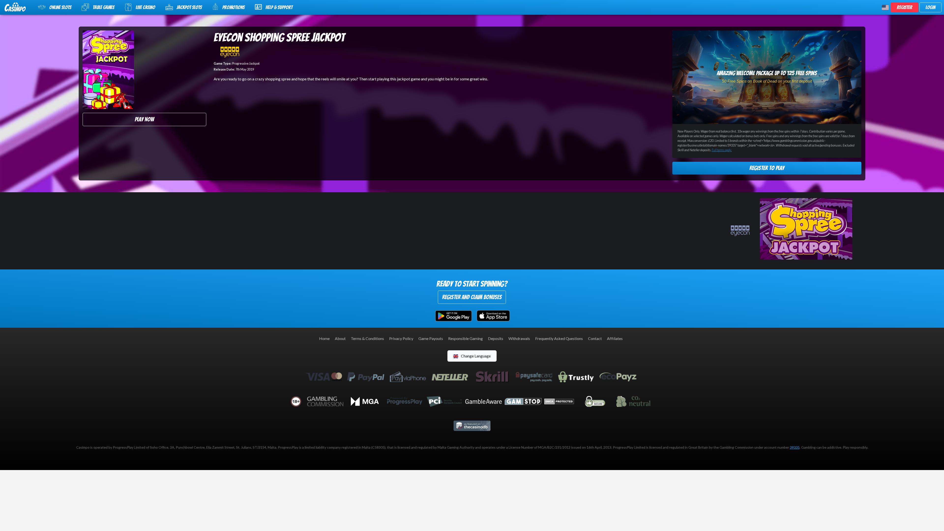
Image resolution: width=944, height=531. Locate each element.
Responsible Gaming (465, 338)
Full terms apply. (722, 150)
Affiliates (615, 338)
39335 (795, 447)
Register (904, 7)
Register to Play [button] (766, 168)
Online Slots (60, 7)
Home (324, 338)
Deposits (495, 338)
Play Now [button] (144, 119)
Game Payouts (430, 338)
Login (930, 7)
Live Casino (145, 7)
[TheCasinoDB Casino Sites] (472, 425)
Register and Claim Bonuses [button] (472, 297)
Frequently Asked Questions (559, 338)
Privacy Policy (401, 338)
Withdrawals (519, 338)
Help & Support (279, 7)
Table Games (103, 7)
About (340, 338)
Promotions (233, 7)
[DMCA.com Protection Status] (559, 400)
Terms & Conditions (367, 338)
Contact (595, 338)
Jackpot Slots (189, 7)
